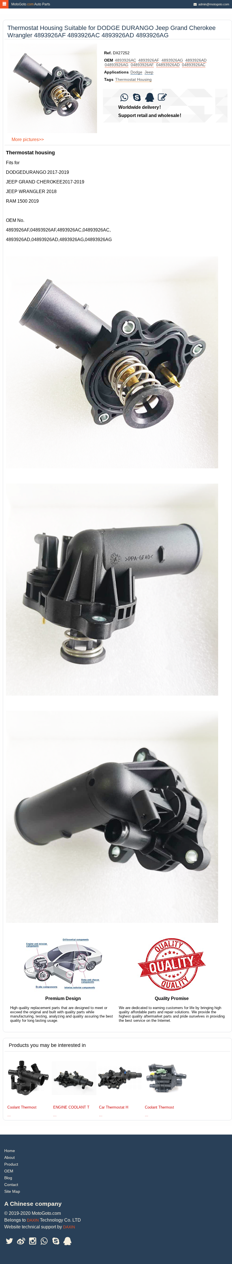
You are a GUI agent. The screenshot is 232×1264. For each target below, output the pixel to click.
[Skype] (137, 99)
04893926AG (116, 64)
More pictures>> (28, 139)
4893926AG (172, 60)
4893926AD (196, 60)
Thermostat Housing (133, 79)
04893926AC (193, 64)
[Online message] (162, 99)
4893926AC (125, 60)
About (9, 1157)
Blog (8, 1178)
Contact (11, 1184)
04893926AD (168, 64)
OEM (8, 1171)
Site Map (12, 1191)
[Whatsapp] (124, 99)
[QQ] (149, 99)
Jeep (149, 72)
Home (9, 1150)
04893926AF (142, 64)
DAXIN (33, 1220)
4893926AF (148, 60)
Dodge (136, 72)
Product (11, 1164)
